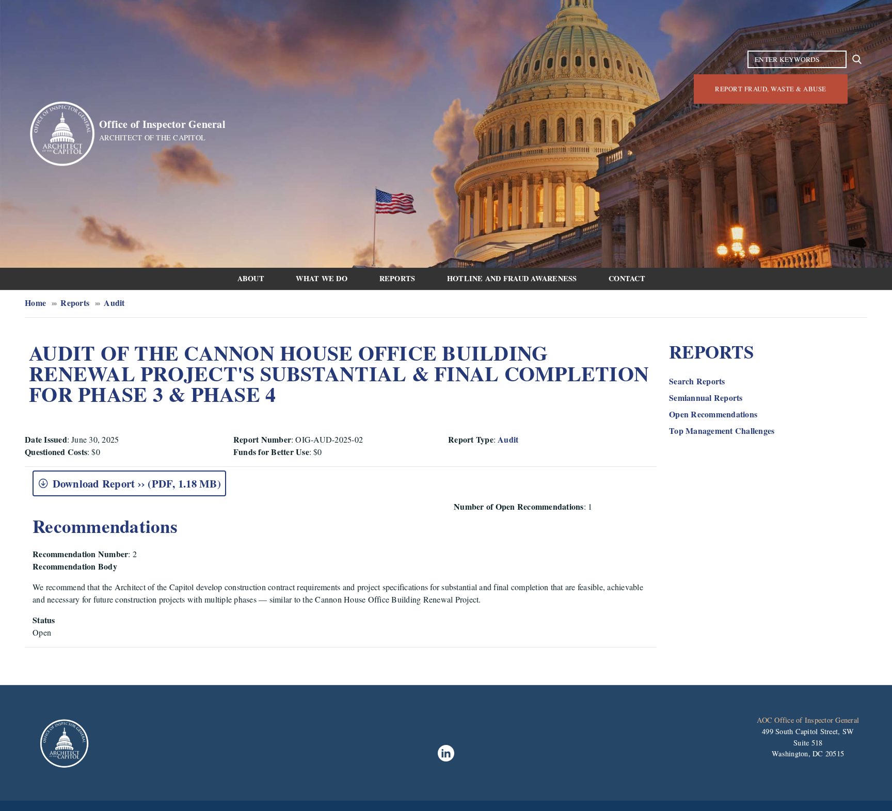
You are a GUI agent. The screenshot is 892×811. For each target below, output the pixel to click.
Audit (114, 303)
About (250, 278)
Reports (397, 278)
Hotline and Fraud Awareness (512, 278)
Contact (627, 278)
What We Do (321, 278)
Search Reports (697, 381)
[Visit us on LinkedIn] (446, 753)
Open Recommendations (713, 414)
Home (35, 303)
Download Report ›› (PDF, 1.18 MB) (137, 483)
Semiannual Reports (706, 397)
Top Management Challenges (721, 430)
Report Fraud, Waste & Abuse (770, 88)
